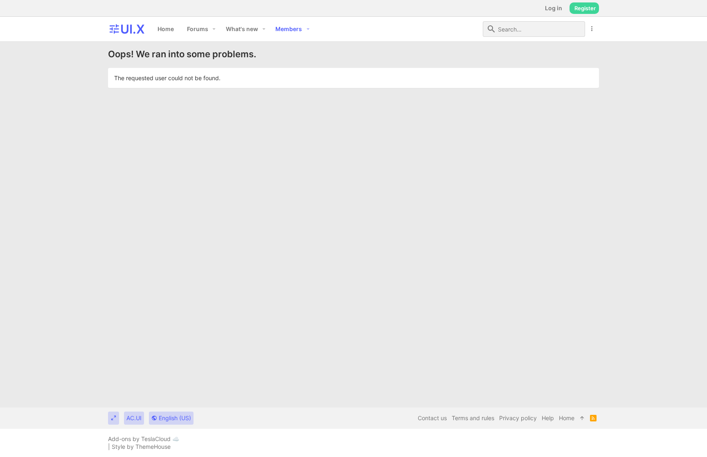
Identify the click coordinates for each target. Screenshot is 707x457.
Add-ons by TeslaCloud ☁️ (143, 438)
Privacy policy (518, 417)
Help (548, 417)
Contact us (432, 417)
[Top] (582, 418)
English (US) (174, 417)
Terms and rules (473, 417)
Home (566, 417)
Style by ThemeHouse (141, 446)
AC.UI (134, 417)
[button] (214, 29)
